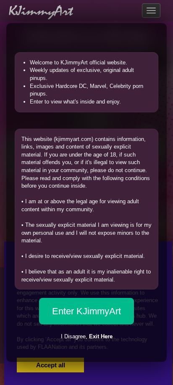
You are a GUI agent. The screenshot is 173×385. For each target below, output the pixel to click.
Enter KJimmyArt (86, 311)
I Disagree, (87, 336)
